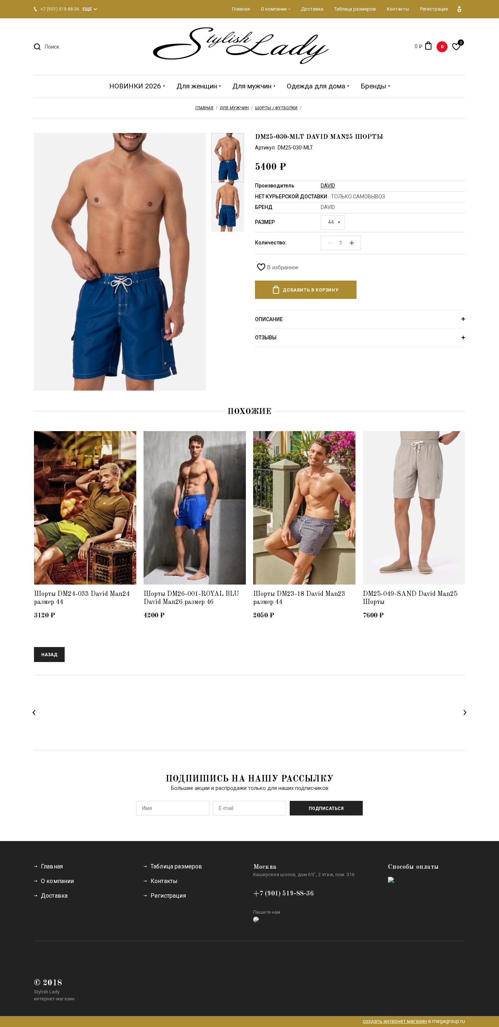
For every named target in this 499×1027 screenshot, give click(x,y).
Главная (52, 866)
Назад (49, 654)
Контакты (164, 881)
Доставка (54, 895)
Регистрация (168, 895)
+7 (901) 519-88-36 (283, 893)
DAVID (328, 186)
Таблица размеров (176, 866)
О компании (57, 881)
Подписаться (326, 808)
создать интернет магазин (395, 1021)
